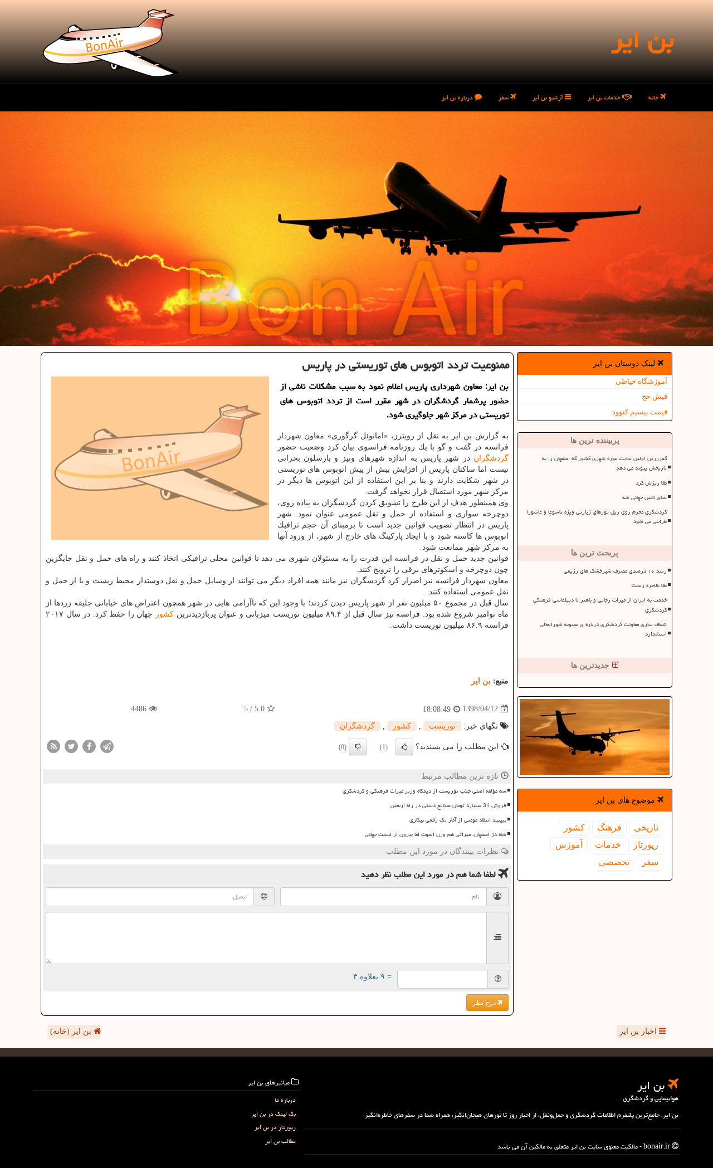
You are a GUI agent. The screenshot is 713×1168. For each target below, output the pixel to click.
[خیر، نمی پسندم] (358, 747)
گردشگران (491, 458)
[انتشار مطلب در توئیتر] (71, 745)
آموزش (569, 844)
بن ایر (642, 39)
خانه (654, 97)
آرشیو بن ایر (549, 97)
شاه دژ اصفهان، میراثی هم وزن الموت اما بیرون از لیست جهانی (435, 834)
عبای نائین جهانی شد (644, 497)
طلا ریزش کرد (651, 482)
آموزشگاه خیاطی (641, 381)
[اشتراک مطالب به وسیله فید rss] (53, 745)
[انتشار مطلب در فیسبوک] (89, 745)
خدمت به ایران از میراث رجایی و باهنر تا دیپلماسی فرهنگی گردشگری (600, 604)
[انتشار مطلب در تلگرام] (107, 745)
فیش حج (654, 396)
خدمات (608, 844)
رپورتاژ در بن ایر (275, 1127)
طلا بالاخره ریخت (649, 585)
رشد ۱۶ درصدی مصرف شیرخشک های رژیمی (615, 570)
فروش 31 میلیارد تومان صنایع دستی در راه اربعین (448, 805)
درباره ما (285, 1100)
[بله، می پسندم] (404, 747)
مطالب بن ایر (280, 1141)
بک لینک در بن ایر (273, 1114)
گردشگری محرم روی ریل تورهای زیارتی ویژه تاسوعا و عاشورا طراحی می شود (596, 516)
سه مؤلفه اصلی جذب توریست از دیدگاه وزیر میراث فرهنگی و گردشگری (424, 790)
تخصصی (614, 862)
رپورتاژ (645, 844)
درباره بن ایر (458, 97)
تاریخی (646, 827)
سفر (504, 97)
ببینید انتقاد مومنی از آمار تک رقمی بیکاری (457, 819)
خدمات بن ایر (605, 97)
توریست (442, 726)
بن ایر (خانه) (72, 1031)
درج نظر (484, 1002)
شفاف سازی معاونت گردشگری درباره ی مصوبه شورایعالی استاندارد (603, 629)
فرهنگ (609, 827)
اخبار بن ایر (639, 1031)
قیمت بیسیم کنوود (639, 412)
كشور (574, 827)
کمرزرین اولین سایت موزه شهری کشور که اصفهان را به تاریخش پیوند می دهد (604, 463)
